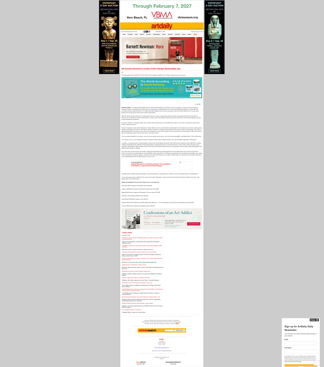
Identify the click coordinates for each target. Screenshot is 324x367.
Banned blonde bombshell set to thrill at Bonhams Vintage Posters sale (141, 297)
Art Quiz (152, 323)
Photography (176, 320)
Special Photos (153, 321)
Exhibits (151, 320)
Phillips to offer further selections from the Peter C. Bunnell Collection (140, 280)
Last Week (130, 34)
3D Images (166, 323)
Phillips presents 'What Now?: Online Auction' (134, 264)
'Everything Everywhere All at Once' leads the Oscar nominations (139, 252)
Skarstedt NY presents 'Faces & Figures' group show (136, 271)
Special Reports (160, 321)
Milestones (159, 320)
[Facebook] (145, 32)
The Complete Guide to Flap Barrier (131, 309)
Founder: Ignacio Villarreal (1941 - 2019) (162, 343)
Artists (136, 34)
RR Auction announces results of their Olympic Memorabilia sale (139, 262)
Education (156, 323)
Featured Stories (169, 321)
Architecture (170, 320)
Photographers (156, 34)
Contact (189, 34)
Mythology (161, 323)
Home (124, 34)
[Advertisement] (183, 243)
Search (183, 34)
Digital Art (164, 320)
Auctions (175, 321)
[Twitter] (147, 32)
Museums (148, 34)
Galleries (142, 34)
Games (164, 34)
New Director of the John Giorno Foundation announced (137, 282)
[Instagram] (149, 32)
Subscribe (170, 34)
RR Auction (154, 107)
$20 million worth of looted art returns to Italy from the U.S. (137, 249)
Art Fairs (179, 321)
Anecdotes (147, 323)
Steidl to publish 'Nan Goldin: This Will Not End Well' (136, 277)
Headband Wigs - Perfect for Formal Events (133, 312)
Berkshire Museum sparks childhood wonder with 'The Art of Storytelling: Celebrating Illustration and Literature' (141, 300)
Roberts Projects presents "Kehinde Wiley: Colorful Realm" (137, 303)
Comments (177, 34)
